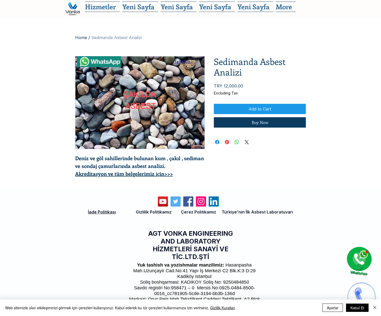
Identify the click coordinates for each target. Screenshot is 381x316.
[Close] (375, 308)
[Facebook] (188, 201)
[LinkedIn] (214, 201)
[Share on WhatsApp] (237, 142)
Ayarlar (332, 307)
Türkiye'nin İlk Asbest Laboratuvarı (257, 212)
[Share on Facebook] (217, 142)
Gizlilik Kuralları (222, 307)
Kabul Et (357, 307)
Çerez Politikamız (198, 212)
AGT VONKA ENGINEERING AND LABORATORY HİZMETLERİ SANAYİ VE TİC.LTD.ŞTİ (190, 245)
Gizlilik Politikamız (154, 212)
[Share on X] (247, 142)
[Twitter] (176, 201)
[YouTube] (163, 201)
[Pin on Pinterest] (227, 142)
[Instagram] (201, 201)
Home (81, 37)
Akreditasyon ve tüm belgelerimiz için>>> (124, 173)
